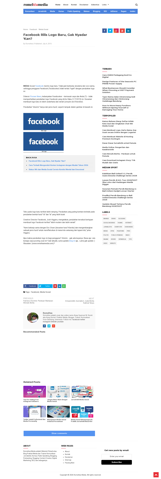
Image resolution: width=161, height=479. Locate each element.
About (65, 5)
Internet (128, 222)
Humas (61, 11)
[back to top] (156, 474)
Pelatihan (120, 231)
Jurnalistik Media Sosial (80, 400)
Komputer (118, 227)
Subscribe (117, 462)
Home (57, 5)
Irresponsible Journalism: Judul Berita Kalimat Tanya (79, 302)
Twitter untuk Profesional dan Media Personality (34, 420)
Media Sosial (45, 292)
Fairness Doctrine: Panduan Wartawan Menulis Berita (38, 302)
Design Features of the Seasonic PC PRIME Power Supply (119, 82)
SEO (105, 11)
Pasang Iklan (69, 463)
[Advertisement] (80, 21)
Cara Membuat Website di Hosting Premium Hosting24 (117, 138)
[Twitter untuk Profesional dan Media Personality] (34, 411)
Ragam (123, 11)
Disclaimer (84, 5)
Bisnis (113, 218)
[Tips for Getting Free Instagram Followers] (34, 392)
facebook (76, 319)
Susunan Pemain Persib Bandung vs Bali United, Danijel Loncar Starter (119, 190)
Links (104, 5)
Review (113, 239)
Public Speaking (74, 11)
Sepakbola (122, 239)
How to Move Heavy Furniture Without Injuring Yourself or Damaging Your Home (116, 107)
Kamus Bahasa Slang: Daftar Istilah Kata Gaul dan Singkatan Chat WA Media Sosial (118, 123)
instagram (47, 322)
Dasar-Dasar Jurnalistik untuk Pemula (119, 143)
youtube (60, 322)
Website (113, 243)
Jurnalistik (42, 11)
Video (105, 243)
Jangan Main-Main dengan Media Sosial (57, 400)
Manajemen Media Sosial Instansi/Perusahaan (56, 420)
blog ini (72, 241)
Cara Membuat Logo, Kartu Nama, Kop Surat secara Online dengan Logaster (119, 131)
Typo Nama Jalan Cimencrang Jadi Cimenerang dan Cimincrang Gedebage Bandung (118, 99)
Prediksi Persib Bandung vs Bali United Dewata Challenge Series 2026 (117, 197)
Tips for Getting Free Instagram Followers (31, 400)
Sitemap (68, 460)
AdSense (113, 11)
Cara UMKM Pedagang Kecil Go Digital (117, 76)
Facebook (39, 86)
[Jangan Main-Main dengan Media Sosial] (58, 392)
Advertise (95, 5)
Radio (128, 235)
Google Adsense (109, 222)
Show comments (59, 433)
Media (52, 11)
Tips (130, 239)
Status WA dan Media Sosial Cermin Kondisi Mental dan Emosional (56, 169)
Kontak (74, 5)
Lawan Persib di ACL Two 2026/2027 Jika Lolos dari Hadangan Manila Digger (119, 182)
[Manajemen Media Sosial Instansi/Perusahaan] (58, 412)
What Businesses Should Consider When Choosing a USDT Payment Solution (118, 90)
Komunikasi (30, 11)
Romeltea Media (80, 475)
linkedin (54, 322)
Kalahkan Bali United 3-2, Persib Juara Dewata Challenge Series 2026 (119, 174)
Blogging (96, 11)
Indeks (132, 11)
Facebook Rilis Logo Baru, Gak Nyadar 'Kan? (47, 161)
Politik (105, 235)
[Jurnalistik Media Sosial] (82, 392)
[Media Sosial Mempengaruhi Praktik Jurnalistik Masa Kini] (82, 412)
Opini (112, 231)
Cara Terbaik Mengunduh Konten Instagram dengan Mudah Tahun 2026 (58, 165)
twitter (82, 319)
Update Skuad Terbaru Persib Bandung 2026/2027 (116, 205)
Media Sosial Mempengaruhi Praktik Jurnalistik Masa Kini (82, 420)
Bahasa (86, 11)
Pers (128, 231)
